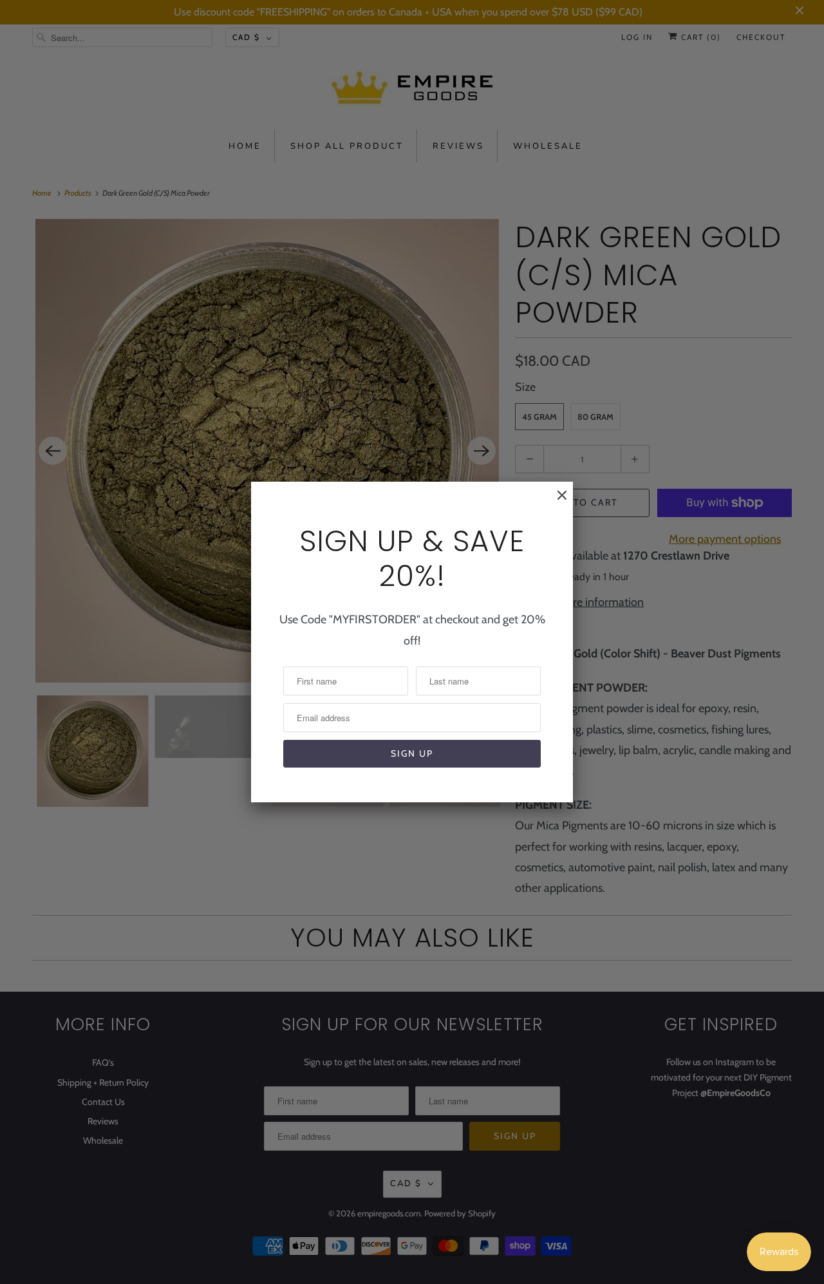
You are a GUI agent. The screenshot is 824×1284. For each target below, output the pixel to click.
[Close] (555, 501)
